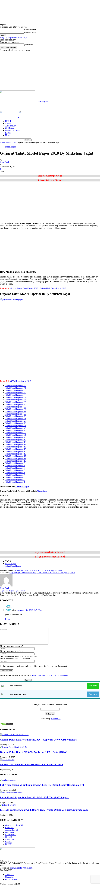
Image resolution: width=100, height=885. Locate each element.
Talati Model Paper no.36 (15, 400)
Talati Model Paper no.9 (15, 463)
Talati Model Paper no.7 (15, 468)
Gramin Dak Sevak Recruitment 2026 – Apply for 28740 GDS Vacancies (38, 739)
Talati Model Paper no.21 (15, 435)
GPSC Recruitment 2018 (20, 381)
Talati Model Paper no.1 (15, 482)
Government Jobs (12, 130)
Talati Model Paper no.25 (15, 425)
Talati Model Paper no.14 (15, 451)
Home (2, 142)
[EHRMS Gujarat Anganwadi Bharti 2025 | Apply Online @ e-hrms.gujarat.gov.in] (8, 805)
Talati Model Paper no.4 (15, 475)
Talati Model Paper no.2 (15, 480)
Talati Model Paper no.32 (15, 409)
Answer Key (10, 126)
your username (30, 29)
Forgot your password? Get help (13, 37)
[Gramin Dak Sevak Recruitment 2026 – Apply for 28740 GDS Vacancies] (14, 734)
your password (30, 32)
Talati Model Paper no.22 (15, 433)
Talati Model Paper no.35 (15, 402)
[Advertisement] (50, 71)
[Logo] (9, 116)
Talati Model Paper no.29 (15, 416)
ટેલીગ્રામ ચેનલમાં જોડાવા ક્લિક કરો (50, 557)
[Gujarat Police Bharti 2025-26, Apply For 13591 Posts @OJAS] (13, 747)
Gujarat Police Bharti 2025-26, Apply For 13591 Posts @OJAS (33, 752)
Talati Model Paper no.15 (15, 449)
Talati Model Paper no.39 (15, 393)
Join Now (93, 686)
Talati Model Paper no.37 (15, 397)
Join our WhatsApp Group (50, 176)
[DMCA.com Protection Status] (6, 724)
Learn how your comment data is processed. (50, 675)
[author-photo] (6, 586)
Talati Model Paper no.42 (15, 385)
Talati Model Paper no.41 (15, 388)
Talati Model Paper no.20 (15, 437)
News (7, 135)
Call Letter (9, 128)
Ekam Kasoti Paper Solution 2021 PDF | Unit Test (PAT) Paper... (34, 797)
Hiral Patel (4, 162)
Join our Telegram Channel (50, 180)
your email (28, 45)
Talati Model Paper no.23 (15, 430)
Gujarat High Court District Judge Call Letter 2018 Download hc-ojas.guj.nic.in (42, 573)
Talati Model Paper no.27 (15, 421)
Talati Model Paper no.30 (15, 414)
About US (9, 875)
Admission (9, 123)
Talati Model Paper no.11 (15, 458)
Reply (7, 619)
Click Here (42, 491)
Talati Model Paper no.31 (15, 411)
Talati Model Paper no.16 (15, 447)
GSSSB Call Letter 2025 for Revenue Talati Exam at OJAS (31, 764)
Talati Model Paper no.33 (15, 407)
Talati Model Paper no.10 (15, 461)
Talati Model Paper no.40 (15, 390)
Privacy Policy (11, 879)
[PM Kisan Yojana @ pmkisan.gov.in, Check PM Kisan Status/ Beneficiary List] (7, 780)
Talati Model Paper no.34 (15, 404)
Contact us (9, 877)
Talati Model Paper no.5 (15, 473)
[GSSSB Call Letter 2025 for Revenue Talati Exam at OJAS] (7, 759)
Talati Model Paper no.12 (15, 456)
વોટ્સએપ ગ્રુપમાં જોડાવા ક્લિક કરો (50, 552)
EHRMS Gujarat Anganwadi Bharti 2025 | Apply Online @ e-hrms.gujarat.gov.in (44, 809)
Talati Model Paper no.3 (15, 477)
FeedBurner (56, 718)
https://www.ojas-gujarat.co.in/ (12, 590)
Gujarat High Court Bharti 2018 (53, 288)
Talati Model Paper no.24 (15, 428)
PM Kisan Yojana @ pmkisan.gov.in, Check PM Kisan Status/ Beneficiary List (42, 784)
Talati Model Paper (13, 566)
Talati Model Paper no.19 (15, 440)
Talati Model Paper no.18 (15, 442)
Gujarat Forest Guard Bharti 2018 (24, 288)
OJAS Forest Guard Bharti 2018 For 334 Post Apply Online (37, 570)
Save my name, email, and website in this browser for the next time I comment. (35, 666)
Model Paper (11, 142)
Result (7, 133)
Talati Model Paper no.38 (15, 395)
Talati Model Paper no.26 (15, 423)
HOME (8, 121)
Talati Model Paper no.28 (15, 418)
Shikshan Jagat (22, 486)
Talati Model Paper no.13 (15, 454)
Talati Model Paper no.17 (15, 444)
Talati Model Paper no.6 (15, 470)
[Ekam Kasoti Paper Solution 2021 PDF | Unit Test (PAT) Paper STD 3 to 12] (12, 792)
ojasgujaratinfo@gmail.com (21, 868)
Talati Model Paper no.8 (15, 465)
